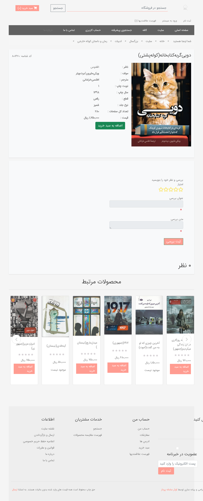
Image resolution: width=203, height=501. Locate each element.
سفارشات (144, 435)
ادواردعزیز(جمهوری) (25, 346)
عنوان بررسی (176, 198)
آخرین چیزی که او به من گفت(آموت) (149, 345)
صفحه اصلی (181, 30)
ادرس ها (144, 441)
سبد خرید (144, 448)
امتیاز (180, 184)
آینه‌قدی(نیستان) (56, 346)
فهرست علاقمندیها (139, 454)
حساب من (143, 428)
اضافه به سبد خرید (25, 368)
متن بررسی (177, 219)
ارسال (14, 489)
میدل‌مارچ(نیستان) (87, 344)
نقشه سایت (47, 428)
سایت (161, 30)
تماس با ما (69, 30)
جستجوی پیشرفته (121, 30)
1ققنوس (95, 67)
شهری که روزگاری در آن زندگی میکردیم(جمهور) (181, 344)
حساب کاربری (93, 30)
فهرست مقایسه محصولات (87, 435)
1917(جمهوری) (120, 343)
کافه (145, 30)
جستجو (58, 8)
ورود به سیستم (169, 21)
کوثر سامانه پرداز (169, 489)
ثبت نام (187, 21)
